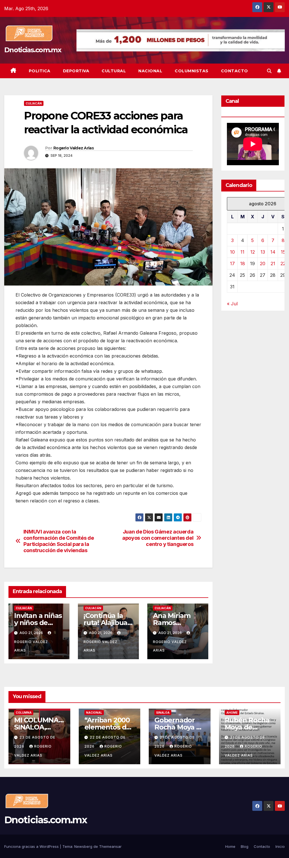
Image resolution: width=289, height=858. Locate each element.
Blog (244, 846)
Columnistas (192, 70)
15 (283, 252)
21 (273, 263)
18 (242, 263)
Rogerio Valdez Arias (73, 148)
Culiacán (34, 103)
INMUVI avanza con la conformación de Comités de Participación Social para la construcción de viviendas (58, 541)
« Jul (232, 303)
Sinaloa (163, 712)
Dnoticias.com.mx (32, 50)
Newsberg (83, 846)
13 (262, 252)
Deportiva (76, 70)
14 (272, 252)
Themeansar (110, 846)
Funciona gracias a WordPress (32, 846)
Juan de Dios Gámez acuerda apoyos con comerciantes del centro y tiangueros (157, 538)
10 (232, 252)
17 (232, 263)
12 (252, 252)
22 (283, 263)
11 (242, 252)
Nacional (150, 70)
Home (230, 846)
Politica (40, 70)
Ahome (232, 712)
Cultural (114, 70)
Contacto (234, 70)
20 (262, 263)
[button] (269, 71)
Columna (24, 712)
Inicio (280, 846)
